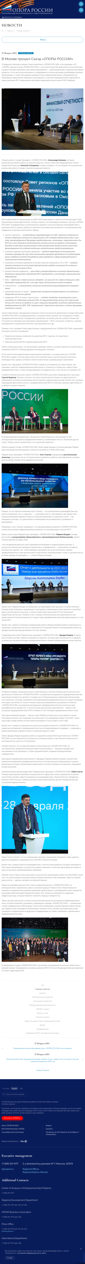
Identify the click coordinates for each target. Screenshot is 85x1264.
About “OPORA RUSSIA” (10, 1125)
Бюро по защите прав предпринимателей (42, 1021)
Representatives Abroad (35, 1172)
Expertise (49, 1129)
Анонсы (42, 993)
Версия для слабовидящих (13, 17)
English (14, 1088)
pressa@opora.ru (8, 1231)
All (43, 985)
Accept (9, 1258)
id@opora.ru (8, 1169)
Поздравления (42, 1029)
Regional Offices (31, 1169)
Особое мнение (42, 1017)
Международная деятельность (43, 1005)
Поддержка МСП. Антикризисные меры (42, 1033)
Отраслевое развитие (42, 1001)
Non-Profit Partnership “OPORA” (13, 1129)
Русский (6, 1088)
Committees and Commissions (13, 1132)
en (81, 10)
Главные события (22, 31)
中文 (21, 1088)
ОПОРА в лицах (42, 1009)
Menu (43, 39)
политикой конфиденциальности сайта (31, 1253)
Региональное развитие (42, 997)
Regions (49, 1125)
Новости (10, 31)
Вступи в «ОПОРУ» (12, 1118)
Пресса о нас (42, 1013)
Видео (42, 1025)
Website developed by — (13, 1141)
